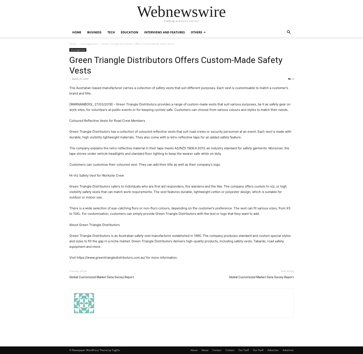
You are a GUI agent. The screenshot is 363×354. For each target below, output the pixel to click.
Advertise (273, 350)
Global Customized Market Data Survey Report (101, 277)
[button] (289, 33)
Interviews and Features (164, 32)
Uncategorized (89, 44)
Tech (111, 32)
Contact (216, 350)
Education (129, 32)
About (194, 350)
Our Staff (243, 350)
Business (94, 32)
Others (196, 32)
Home (76, 32)
